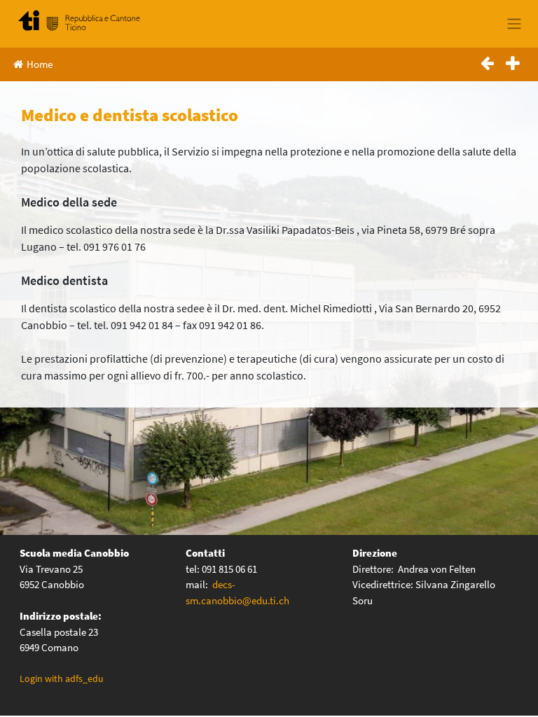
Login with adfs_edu (62, 678)
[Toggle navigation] (514, 23)
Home (40, 64)
